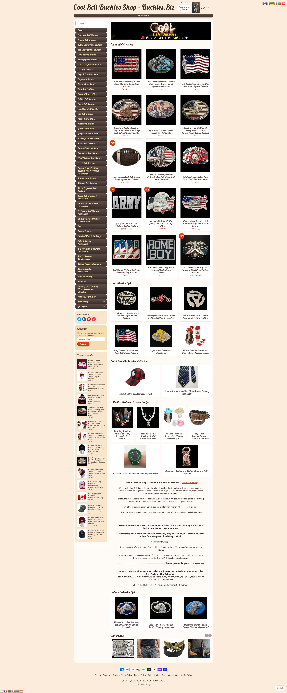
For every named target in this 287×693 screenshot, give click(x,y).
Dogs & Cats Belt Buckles (89, 74)
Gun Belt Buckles (85, 113)
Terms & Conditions (170, 675)
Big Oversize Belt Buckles (89, 49)
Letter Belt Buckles (86, 128)
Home (80, 30)
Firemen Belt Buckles (87, 94)
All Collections (142, 16)
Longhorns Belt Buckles (88, 133)
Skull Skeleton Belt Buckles (90, 158)
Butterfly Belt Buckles (87, 59)
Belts (80, 226)
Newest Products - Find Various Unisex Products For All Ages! (88, 171)
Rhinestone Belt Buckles (88, 153)
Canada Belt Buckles (87, 54)
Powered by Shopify (143, 685)
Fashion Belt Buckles (87, 296)
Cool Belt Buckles (85, 69)
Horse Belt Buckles (86, 123)
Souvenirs (82, 281)
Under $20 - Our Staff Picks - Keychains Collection (88, 289)
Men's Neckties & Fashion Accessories (89, 250)
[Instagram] (94, 319)
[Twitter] (79, 319)
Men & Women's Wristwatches (85, 257)
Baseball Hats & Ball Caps (89, 236)
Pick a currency (184, 7)
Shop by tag (83, 301)
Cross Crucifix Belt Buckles (89, 64)
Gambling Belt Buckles (88, 108)
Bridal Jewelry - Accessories (85, 242)
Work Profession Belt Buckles (87, 189)
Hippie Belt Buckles (86, 118)
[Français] (6, 691)
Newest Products (85, 231)
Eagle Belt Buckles (86, 79)
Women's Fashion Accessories (85, 270)
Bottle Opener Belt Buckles (90, 44)
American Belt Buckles (88, 35)
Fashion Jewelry (85, 276)
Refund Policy (154, 675)
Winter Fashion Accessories (90, 264)
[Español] (21, 691)
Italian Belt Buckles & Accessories (88, 205)
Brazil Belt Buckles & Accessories (87, 197)
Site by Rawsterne (143, 683)
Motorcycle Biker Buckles (89, 138)
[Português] (17, 691)
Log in (180, 3)
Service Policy (186, 675)
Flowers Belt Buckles (87, 84)
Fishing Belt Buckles (87, 99)
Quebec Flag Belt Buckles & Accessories (89, 220)
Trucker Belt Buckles (87, 178)
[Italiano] (13, 691)
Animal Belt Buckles (87, 39)
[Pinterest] (89, 319)
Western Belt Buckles (87, 183)
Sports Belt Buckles (86, 163)
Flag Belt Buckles (85, 89)
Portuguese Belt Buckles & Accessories (89, 212)
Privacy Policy (140, 675)
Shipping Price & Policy (122, 675)
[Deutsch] (9, 691)
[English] (2, 691)
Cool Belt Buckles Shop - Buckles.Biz (124, 6)
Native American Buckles (89, 148)
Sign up (187, 3)
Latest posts (82, 306)
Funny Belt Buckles (86, 104)
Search (98, 675)
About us (107, 675)
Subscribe (83, 344)
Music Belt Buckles (86, 143)
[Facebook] (84, 319)
